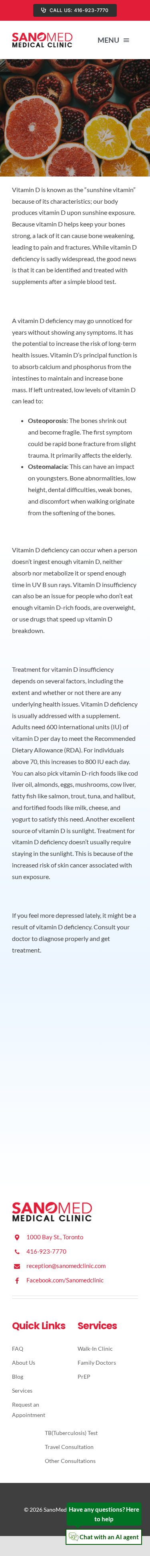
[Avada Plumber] (42, 35)
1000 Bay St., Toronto (54, 1236)
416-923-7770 (46, 1251)
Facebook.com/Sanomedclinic (65, 1280)
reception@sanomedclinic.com (66, 1265)
